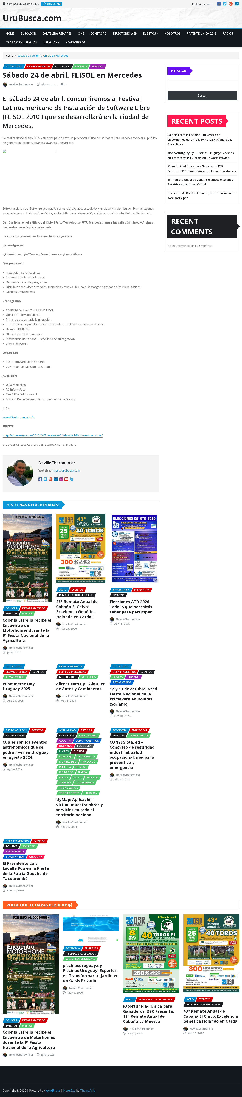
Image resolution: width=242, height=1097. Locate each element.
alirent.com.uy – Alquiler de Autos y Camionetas (80, 686)
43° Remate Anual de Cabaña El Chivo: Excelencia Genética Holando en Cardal (77, 609)
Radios (228, 33)
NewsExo (69, 1090)
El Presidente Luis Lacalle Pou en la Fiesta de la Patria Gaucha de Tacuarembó (26, 871)
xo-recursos (75, 42)
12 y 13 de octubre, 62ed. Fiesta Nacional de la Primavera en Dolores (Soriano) (134, 696)
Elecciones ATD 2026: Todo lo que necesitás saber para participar (131, 606)
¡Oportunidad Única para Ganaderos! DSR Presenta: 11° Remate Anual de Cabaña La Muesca (148, 1013)
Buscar (179, 70)
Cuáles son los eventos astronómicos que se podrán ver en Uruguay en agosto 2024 (26, 749)
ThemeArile (87, 1090)
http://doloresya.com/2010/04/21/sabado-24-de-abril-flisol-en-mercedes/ (53, 435)
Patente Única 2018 (201, 33)
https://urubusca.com (66, 470)
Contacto (98, 33)
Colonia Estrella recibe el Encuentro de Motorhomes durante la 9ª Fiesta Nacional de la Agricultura (27, 630)
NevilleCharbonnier (21, 84)
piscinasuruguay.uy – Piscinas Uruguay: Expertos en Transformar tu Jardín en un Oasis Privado (91, 973)
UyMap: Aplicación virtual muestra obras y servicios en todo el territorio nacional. (79, 807)
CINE (81, 33)
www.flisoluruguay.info (18, 417)
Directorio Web (125, 33)
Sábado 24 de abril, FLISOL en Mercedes (42, 55)
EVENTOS (149, 33)
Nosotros (172, 33)
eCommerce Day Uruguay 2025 (19, 686)
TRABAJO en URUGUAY (21, 42)
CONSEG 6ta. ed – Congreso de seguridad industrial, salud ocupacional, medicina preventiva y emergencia (132, 754)
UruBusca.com (32, 17)
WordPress (53, 1090)
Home (10, 33)
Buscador (28, 33)
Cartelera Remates (57, 33)
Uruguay (50, 42)
